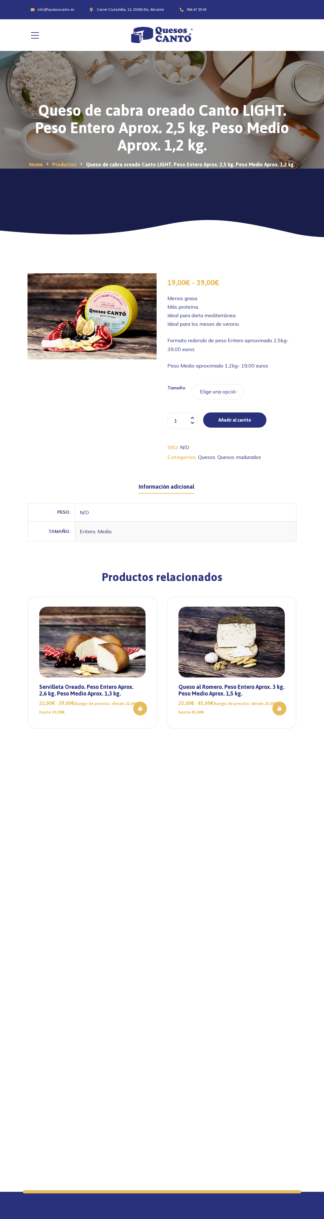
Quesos (206, 457)
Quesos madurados (239, 457)
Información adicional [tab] (166, 486)
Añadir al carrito (234, 420)
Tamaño (176, 388)
